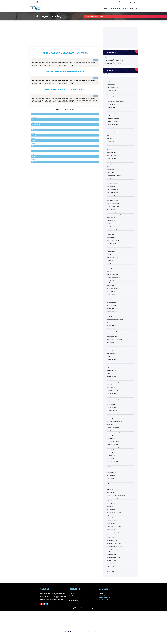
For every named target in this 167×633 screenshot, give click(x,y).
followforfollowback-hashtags (114, 206)
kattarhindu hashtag (112, 345)
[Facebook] (44, 604)
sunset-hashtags (111, 506)
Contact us (109, 166)
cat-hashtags (110, 141)
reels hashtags (110, 467)
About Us (109, 81)
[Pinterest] (41, 604)
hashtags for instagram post (114, 277)
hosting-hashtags (111, 297)
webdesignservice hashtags (114, 557)
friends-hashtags (111, 217)
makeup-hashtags (111, 384)
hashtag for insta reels (112, 257)
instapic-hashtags (111, 333)
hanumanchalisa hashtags (113, 240)
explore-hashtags (111, 181)
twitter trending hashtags (113, 532)
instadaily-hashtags (112, 311)
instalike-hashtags (111, 328)
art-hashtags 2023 (111, 90)
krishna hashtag (111, 353)
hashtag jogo (110, 260)
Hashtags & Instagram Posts (65, 109)
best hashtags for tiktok (113, 121)
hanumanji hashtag (111, 243)
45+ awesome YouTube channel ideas (114, 60)
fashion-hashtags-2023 (112, 189)
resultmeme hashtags (112, 469)
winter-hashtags (111, 563)
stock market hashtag (112, 498)
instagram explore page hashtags (115, 319)
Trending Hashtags (111, 529)
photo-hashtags (111, 438)
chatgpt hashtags (111, 152)
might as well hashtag (112, 401)
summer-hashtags (111, 503)
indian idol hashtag (111, 305)
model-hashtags (111, 404)
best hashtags (110, 115)
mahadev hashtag (111, 379)
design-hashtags (111, 172)
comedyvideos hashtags (113, 164)
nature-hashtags (111, 418)
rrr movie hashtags (111, 472)
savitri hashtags (111, 475)
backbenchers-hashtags (113, 98)
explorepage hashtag (112, 183)
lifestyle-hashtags (111, 359)
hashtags (109, 271)
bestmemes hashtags (112, 124)
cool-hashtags (110, 169)
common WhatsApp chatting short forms (115, 62)
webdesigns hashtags (112, 554)
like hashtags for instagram (113, 362)
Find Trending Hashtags (112, 192)
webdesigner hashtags (112, 549)
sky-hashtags (110, 489)
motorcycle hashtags (112, 413)
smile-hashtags (111, 492)
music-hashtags (111, 416)
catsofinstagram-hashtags (113, 144)
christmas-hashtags (112, 155)
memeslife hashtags (112, 396)
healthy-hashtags (111, 282)
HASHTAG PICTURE (123, 8)
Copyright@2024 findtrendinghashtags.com (83, 608)
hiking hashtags (110, 285)
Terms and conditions (112, 520)
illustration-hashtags (112, 302)
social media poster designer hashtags (116, 495)
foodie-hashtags (111, 209)
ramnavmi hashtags (112, 464)
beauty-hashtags (111, 113)
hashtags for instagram (112, 274)
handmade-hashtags (112, 237)
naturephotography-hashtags (114, 421)
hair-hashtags (110, 234)
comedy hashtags (111, 158)
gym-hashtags (110, 232)
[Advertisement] (65, 36)
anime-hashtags (111, 84)
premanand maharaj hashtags (114, 452)
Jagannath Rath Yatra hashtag (114, 339)
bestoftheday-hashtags (113, 127)
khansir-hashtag (111, 350)
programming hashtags (112, 461)
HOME (105, 8)
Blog (108, 135)
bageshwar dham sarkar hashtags (115, 101)
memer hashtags (111, 387)
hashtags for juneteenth (113, 280)
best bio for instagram (110, 59)
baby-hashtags (110, 96)
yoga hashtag (110, 566)
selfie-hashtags (111, 484)
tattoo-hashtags (111, 517)
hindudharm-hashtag (112, 288)
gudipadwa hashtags (112, 229)
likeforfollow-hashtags (112, 367)
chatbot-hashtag (111, 147)
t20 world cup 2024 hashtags (114, 512)
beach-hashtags (111, 107)
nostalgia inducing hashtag (113, 427)
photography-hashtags (112, 444)
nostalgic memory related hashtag (115, 433)
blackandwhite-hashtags (113, 132)
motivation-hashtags (112, 410)
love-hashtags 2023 (112, 376)
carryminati (109, 138)
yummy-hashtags (111, 571)
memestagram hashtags (113, 399)
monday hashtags (111, 407)
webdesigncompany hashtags (114, 546)
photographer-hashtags (113, 441)
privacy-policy (110, 458)
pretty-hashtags (111, 455)
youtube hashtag (111, 568)
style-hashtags (110, 501)
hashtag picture (111, 263)
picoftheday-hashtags (112, 450)
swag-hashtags (111, 509)
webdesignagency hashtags (114, 543)
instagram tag (110, 322)
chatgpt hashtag (111, 149)
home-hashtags (111, 294)
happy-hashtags (111, 251)
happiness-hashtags (112, 246)
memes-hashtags (111, 393)
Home (87, 16)
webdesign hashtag (112, 540)
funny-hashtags (111, 220)
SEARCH (131, 8)
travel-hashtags (111, 523)
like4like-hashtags (111, 365)
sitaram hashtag (111, 486)
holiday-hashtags (111, 291)
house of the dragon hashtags (114, 299)
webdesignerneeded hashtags (114, 551)
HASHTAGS (111, 8)
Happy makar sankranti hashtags (115, 249)
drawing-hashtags (111, 178)
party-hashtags (111, 435)
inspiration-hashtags (112, 308)
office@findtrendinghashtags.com (106, 599)
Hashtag (109, 254)
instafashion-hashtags (112, 314)
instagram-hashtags (112, 325)
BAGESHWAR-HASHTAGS (112, 104)
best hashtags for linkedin (113, 118)
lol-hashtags (110, 373)
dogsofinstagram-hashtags (114, 175)
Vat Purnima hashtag (112, 534)
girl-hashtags (110, 223)
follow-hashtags (111, 198)
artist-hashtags (111, 93)
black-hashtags (111, 130)
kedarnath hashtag (111, 348)
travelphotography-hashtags (114, 526)
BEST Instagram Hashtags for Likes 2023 (114, 63)
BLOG (116, 8)
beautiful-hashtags (111, 110)
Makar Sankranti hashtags (113, 382)
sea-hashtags (110, 478)
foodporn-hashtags (112, 212)
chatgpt (107, 57)
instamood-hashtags (112, 331)
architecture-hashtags (112, 87)
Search (108, 481)
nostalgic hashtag (111, 430)
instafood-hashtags (112, 316)
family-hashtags (111, 186)
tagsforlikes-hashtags (112, 515)
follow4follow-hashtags (112, 200)
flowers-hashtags (111, 195)
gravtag (109, 226)
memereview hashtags (112, 390)
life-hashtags (110, 356)
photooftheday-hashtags (113, 447)
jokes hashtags (110, 342)
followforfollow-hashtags (113, 203)
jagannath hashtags (112, 336)
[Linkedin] (47, 604)
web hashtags (110, 537)
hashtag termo (110, 266)
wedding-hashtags (111, 560)
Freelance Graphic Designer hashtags (116, 215)
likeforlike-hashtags (111, 370)
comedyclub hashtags (112, 161)
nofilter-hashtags (111, 424)
